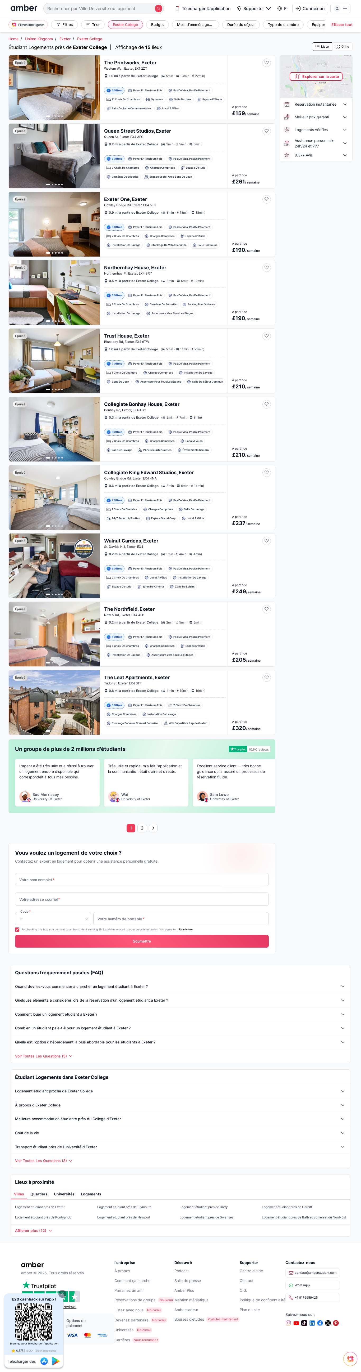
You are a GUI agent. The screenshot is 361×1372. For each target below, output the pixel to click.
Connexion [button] (314, 8)
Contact (246, 1280)
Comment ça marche (132, 1280)
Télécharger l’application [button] (206, 8)
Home (13, 39)
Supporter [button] (253, 8)
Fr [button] (286, 8)
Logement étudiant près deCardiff (287, 1207)
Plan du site (250, 1309)
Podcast (181, 1270)
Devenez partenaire (131, 1320)
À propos (122, 1270)
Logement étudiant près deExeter (39, 1207)
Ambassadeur (186, 1309)
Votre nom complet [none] (36, 879)
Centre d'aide (251, 1270)
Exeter (65, 39)
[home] (24, 8)
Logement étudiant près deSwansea (207, 1217)
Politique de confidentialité (262, 1300)
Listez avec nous (129, 1310)
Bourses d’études (189, 1319)
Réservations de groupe (135, 1300)
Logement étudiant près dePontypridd (43, 1217)
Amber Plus (184, 1290)
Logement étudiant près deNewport (123, 1217)
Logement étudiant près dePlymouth (124, 1207)
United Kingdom (39, 39)
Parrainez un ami (128, 1290)
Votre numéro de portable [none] (121, 919)
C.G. (243, 1290)
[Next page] (153, 828)
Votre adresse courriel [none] (39, 899)
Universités (123, 1330)
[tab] (19, 1194)
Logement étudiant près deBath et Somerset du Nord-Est (304, 1217)
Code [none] (25, 911)
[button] (62, 1294)
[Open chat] (352, 1362)
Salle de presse (187, 1280)
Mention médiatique (191, 1300)
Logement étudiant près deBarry (204, 1207)
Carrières (122, 1340)
